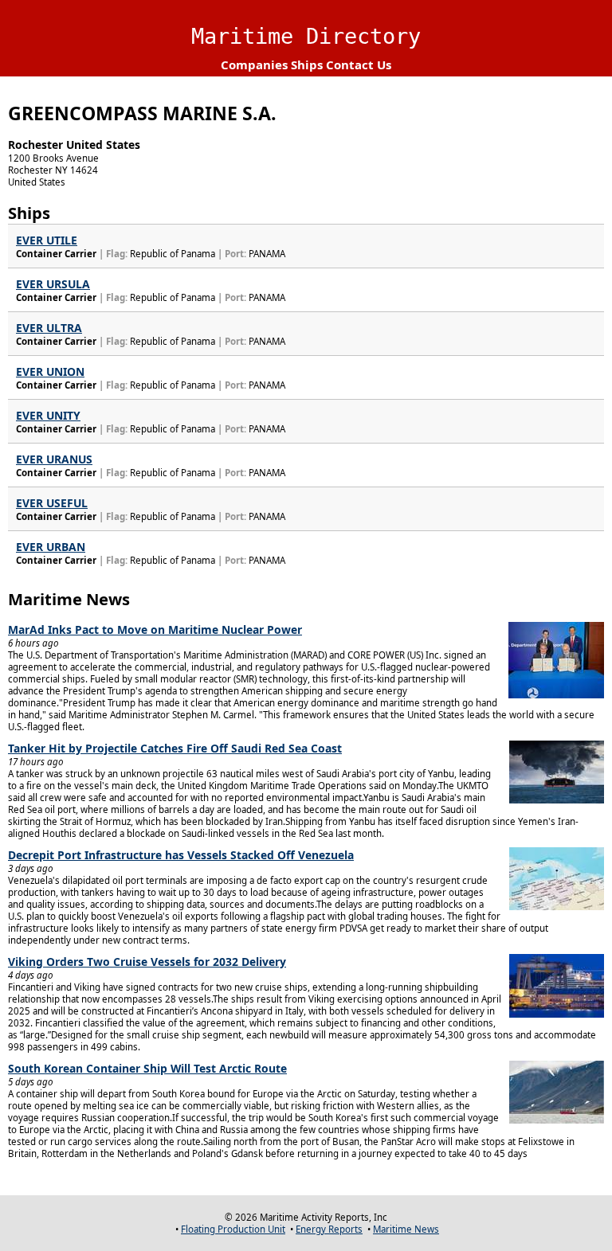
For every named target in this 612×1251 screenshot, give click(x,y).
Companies (254, 64)
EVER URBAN (50, 546)
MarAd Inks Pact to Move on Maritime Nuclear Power (155, 629)
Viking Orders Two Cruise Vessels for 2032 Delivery (147, 961)
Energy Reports (329, 1229)
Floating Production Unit (233, 1229)
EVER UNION (50, 371)
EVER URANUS (54, 459)
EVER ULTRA (49, 327)
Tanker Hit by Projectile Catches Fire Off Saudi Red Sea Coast (175, 748)
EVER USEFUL (52, 502)
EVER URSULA (53, 283)
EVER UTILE (46, 240)
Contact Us (358, 64)
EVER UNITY (48, 415)
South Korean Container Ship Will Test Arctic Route (147, 1068)
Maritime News (406, 1229)
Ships (307, 64)
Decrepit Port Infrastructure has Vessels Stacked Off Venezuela (181, 854)
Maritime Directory (306, 36)
